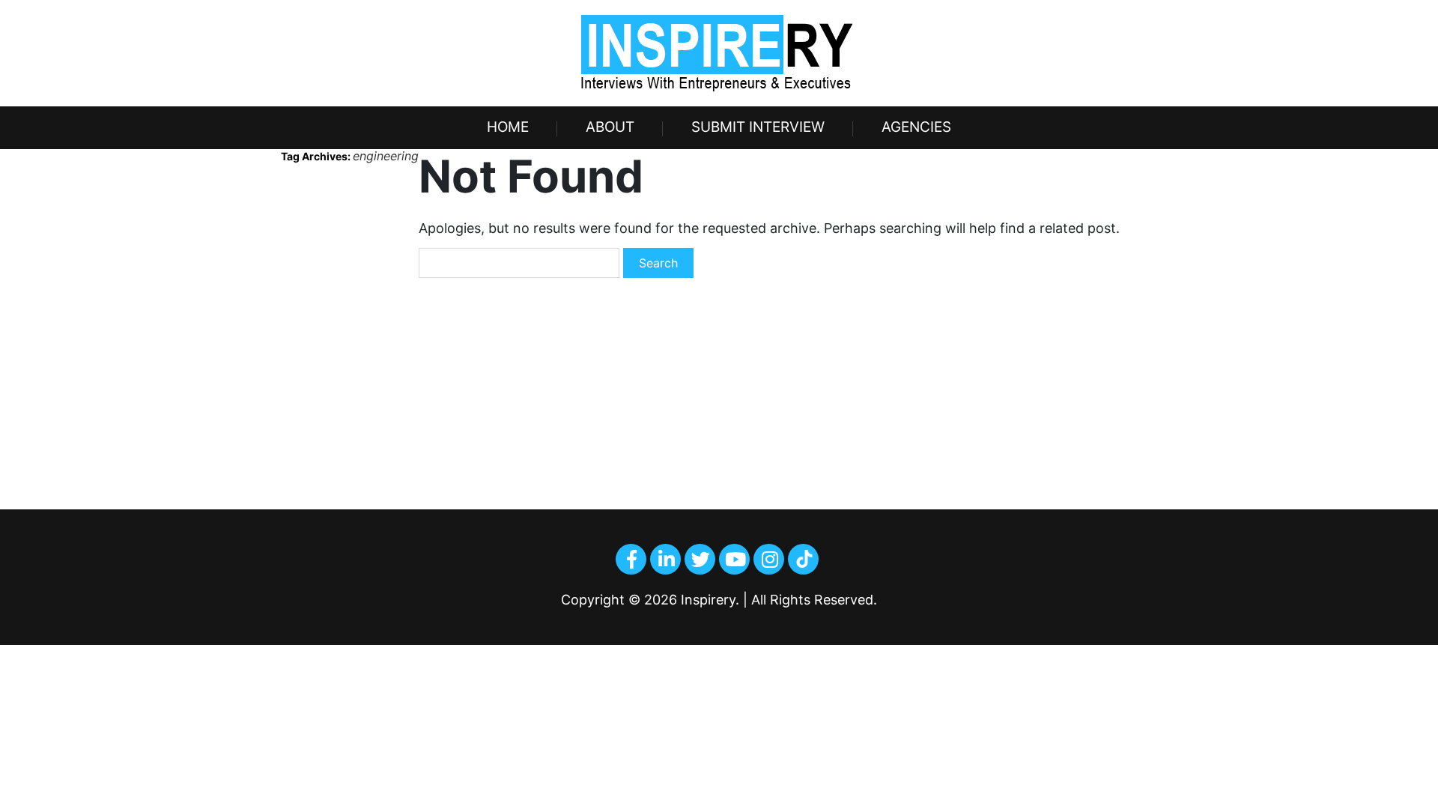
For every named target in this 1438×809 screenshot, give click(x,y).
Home (508, 127)
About (610, 127)
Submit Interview (758, 127)
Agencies (916, 127)
